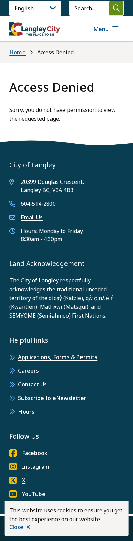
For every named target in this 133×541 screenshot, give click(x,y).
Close (16, 527)
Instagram (35, 466)
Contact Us (32, 384)
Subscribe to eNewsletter (52, 398)
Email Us (32, 217)
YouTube (33, 494)
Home (17, 52)
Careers (28, 371)
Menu (101, 29)
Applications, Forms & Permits (57, 357)
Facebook (34, 453)
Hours (26, 411)
